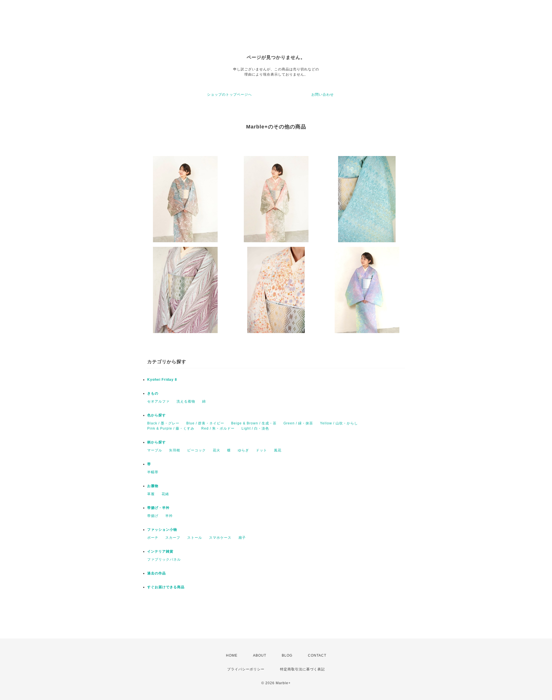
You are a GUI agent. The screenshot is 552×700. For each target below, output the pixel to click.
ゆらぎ (243, 450)
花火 (216, 450)
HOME (231, 655)
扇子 (242, 538)
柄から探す (156, 442)
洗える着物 (186, 401)
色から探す (156, 415)
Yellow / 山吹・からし (339, 423)
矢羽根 (174, 450)
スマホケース (220, 538)
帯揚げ (152, 516)
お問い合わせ (322, 95)
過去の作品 (156, 573)
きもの (152, 393)
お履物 (152, 486)
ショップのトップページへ (229, 95)
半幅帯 (152, 472)
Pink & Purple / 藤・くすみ (170, 428)
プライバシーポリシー (245, 669)
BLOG (287, 655)
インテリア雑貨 (160, 551)
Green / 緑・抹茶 (298, 423)
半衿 (169, 516)
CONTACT (317, 655)
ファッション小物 (162, 530)
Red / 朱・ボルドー (218, 428)
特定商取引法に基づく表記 (302, 669)
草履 (151, 494)
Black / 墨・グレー (163, 423)
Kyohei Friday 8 (162, 380)
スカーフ (172, 538)
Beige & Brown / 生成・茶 (254, 423)
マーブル (154, 450)
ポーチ (152, 538)
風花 (277, 450)
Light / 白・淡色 (255, 428)
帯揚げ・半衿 (158, 508)
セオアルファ (158, 401)
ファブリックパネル (164, 559)
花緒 (165, 494)
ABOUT (259, 655)
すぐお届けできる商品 (166, 587)
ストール (194, 538)
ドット (261, 450)
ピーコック (196, 450)
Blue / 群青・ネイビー (205, 423)
